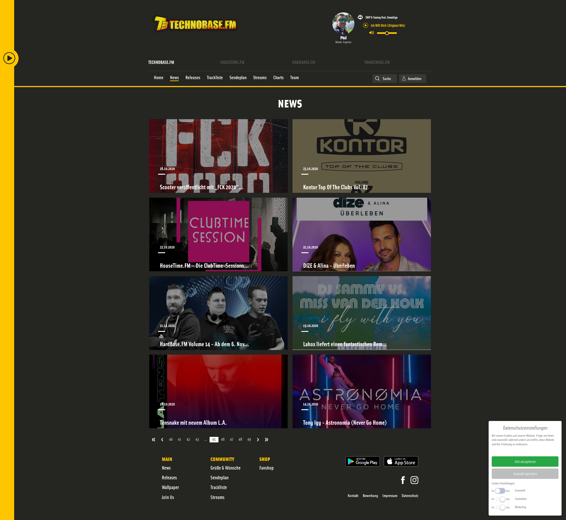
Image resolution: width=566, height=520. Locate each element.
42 (188, 439)
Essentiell (520, 490)
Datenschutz (410, 495)
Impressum (389, 495)
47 (231, 439)
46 (223, 439)
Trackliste (218, 487)
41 (179, 439)
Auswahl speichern (525, 473)
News (166, 467)
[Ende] (266, 439)
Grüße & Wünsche (225, 467)
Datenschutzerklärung (533, 451)
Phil (343, 37)
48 (240, 439)
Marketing (520, 507)
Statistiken (521, 499)
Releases (169, 477)
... (205, 439)
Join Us (168, 497)
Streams (217, 497)
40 (171, 439)
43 (197, 439)
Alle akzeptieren (525, 461)
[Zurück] (162, 439)
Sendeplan (219, 477)
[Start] (153, 439)
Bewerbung (370, 495)
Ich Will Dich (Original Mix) (388, 25)
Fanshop (266, 467)
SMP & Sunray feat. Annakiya (381, 17)
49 (249, 439)
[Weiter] (258, 439)
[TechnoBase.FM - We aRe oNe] (195, 34)
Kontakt (353, 495)
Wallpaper (170, 487)
